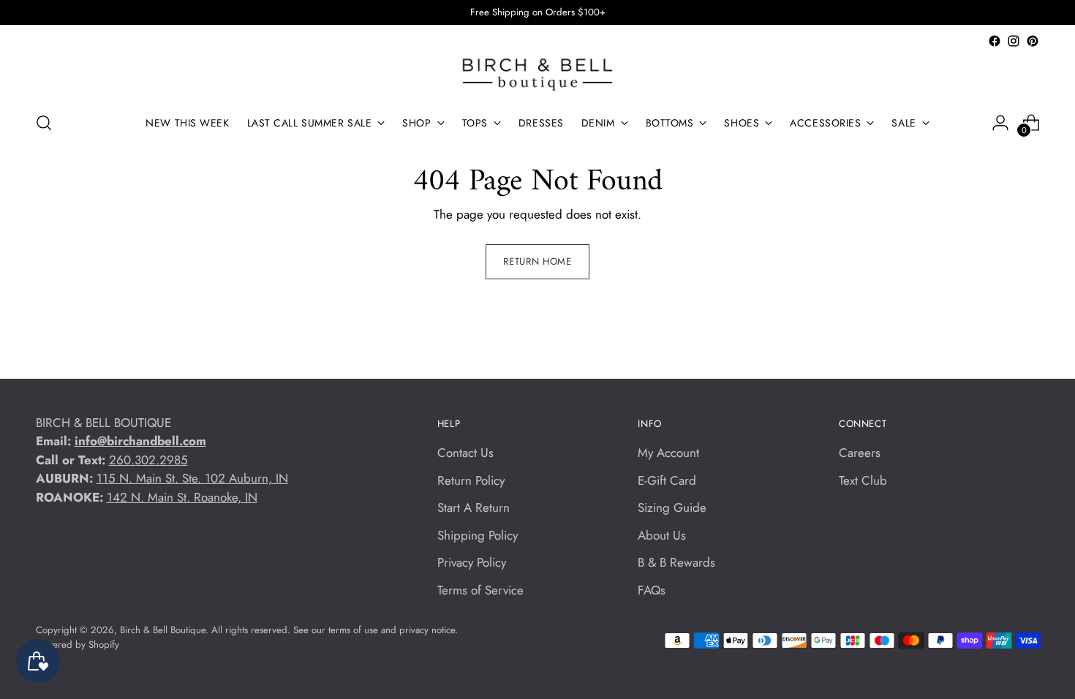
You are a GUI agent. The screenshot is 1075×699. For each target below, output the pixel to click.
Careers (859, 452)
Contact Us (465, 452)
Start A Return (473, 507)
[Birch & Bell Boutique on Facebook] (994, 41)
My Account (668, 452)
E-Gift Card (667, 480)
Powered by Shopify (77, 644)
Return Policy (471, 480)
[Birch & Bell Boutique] (537, 74)
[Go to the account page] (1000, 122)
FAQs (651, 590)
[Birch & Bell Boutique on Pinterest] (1032, 41)
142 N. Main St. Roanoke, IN (182, 497)
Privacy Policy (471, 562)
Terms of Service (480, 590)
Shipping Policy (477, 535)
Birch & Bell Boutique (162, 630)
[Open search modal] (44, 122)
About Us (662, 535)
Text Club (863, 480)
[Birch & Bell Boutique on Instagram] (1013, 41)
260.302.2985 (148, 460)
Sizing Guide (672, 507)
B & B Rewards (676, 562)
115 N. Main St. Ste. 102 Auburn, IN (192, 478)
